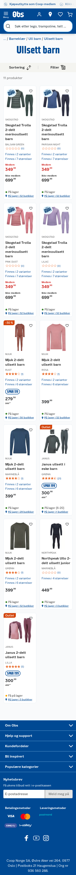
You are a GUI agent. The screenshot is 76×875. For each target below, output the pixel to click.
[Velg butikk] (50, 14)
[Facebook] (26, 838)
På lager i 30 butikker (21, 417)
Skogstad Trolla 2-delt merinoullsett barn (18, 132)
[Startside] (22, 14)
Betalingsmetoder (18, 808)
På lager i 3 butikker (56, 605)
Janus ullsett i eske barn (53, 466)
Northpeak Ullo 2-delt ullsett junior (56, 560)
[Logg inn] (39, 14)
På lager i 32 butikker (21, 195)
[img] (19, 148)
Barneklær (17, 39)
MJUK (8, 354)
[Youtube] (36, 838)
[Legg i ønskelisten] (30, 91)
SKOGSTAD (11, 119)
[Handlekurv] (69, 14)
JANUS (45, 458)
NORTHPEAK (49, 552)
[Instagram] (46, 838)
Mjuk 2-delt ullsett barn (15, 362)
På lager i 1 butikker (56, 511)
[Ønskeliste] (60, 14)
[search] (8, 26)
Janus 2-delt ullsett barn (15, 655)
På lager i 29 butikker (21, 511)
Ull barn (34, 39)
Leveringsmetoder (53, 808)
